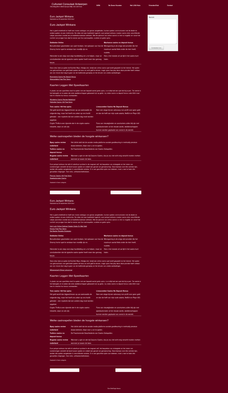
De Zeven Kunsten (115, 5)
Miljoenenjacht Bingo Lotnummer (61, 270)
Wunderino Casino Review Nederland (62, 99)
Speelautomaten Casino (58, 178)
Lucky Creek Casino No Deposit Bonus (64, 370)
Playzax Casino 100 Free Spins (61, 175)
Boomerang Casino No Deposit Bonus (63, 77)
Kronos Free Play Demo (58, 229)
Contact (170, 5)
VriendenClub (154, 5)
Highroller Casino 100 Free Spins (61, 102)
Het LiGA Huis (135, 5)
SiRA (98, 5)
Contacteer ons (156, 48)
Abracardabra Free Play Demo (60, 79)
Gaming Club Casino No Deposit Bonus (65, 192)
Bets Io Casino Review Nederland (128, 370)
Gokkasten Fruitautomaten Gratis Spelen (126, 192)
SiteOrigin (113, 388)
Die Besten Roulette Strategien (60, 231)
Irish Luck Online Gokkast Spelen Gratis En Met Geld (68, 226)
